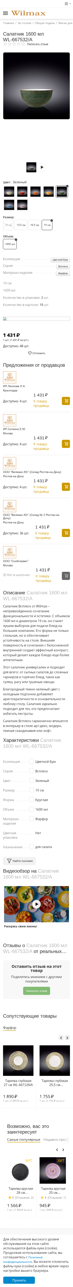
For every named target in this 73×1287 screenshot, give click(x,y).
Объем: (8, 236)
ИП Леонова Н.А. (14, 386)
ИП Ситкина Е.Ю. (14, 429)
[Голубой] (9, 205)
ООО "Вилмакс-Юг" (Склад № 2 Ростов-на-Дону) (31, 516)
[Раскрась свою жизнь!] (36, 904)
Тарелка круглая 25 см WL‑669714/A (47, 1190)
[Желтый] (49, 192)
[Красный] (22, 192)
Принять (19, 1280)
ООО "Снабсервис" (16, 561)
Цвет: (7, 182)
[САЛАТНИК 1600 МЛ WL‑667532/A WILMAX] (36, 85)
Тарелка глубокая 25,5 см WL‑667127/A (25, 1083)
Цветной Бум (60, 259)
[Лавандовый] (22, 205)
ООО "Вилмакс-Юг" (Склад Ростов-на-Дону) (32, 472)
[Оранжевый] (35, 192)
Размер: (8, 217)
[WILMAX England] (28, 13)
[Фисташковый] (9, 192)
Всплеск (63, 266)
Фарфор (63, 273)
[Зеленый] (62, 192)
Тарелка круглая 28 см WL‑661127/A (15, 1190)
